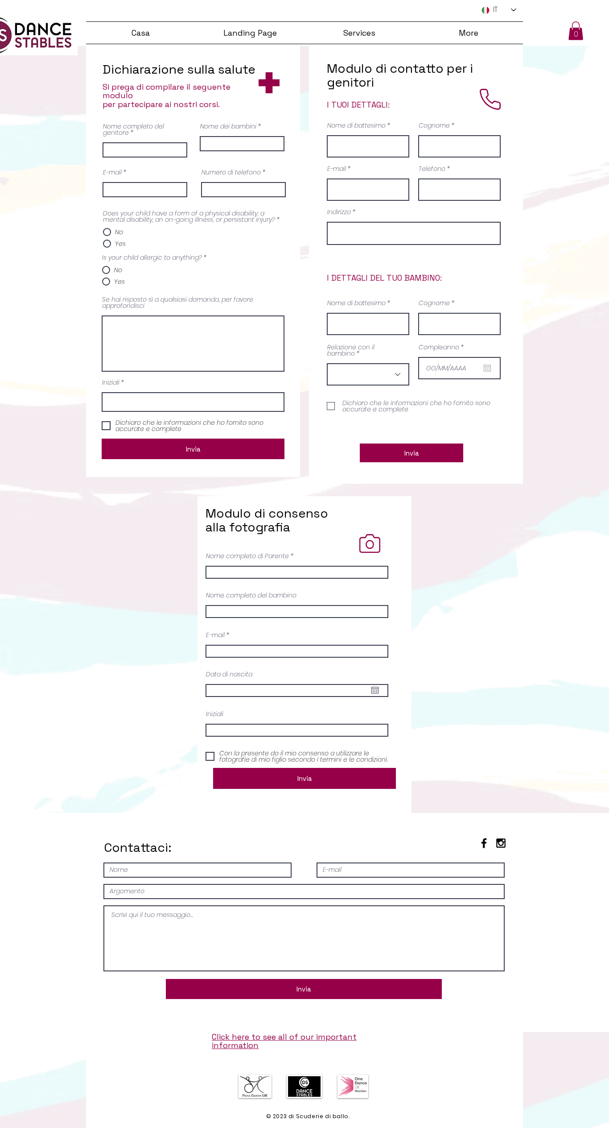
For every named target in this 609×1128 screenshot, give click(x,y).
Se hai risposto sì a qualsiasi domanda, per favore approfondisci (177, 302)
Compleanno (443, 347)
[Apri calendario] (487, 368)
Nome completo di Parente (247, 556)
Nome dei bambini (228, 126)
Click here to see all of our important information (284, 1041)
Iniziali (110, 382)
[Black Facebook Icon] (483, 843)
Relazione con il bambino (350, 350)
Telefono (432, 169)
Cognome (434, 125)
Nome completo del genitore (133, 129)
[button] (576, 30)
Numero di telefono (231, 172)
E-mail (112, 172)
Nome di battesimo (356, 125)
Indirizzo (339, 212)
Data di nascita (229, 674)
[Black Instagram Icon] (500, 843)
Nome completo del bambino (251, 595)
